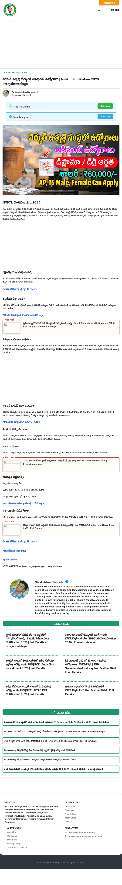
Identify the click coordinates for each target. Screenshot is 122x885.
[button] (99, 10)
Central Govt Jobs (16, 72)
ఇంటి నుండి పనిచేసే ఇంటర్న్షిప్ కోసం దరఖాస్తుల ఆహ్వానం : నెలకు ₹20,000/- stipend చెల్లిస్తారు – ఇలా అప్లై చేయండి (53, 768)
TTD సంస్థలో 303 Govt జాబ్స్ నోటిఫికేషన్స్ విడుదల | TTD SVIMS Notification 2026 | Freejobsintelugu (50, 740)
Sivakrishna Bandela (25, 92)
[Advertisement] (61, 46)
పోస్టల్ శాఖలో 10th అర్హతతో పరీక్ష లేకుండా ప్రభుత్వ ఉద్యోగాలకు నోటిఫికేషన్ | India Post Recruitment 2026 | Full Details (30, 663)
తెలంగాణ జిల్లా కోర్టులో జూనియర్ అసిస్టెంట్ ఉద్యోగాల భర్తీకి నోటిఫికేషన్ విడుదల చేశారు (40, 759)
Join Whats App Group (20, 289)
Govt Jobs (69, 810)
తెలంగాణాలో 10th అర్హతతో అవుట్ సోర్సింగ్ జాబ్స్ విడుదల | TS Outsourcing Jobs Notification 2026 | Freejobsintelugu (56, 721)
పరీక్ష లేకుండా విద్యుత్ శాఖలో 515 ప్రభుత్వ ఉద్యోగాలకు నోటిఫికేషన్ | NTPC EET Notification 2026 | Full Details (28, 689)
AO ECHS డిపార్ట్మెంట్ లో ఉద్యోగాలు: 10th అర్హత (23, 315)
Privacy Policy (13, 843)
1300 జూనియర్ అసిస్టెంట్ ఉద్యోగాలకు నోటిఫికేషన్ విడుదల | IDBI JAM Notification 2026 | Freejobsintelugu (90, 638)
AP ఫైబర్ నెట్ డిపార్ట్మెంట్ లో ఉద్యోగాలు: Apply (21, 422)
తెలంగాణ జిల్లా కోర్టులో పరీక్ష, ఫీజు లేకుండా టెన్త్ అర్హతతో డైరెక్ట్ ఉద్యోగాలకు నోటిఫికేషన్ (39, 749)
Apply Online (10, 559)
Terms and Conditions (17, 847)
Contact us (12, 836)
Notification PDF (15, 551)
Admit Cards (70, 817)
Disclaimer (12, 839)
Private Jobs (70, 814)
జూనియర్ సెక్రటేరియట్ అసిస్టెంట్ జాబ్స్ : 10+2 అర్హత (23, 503)
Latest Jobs (70, 806)
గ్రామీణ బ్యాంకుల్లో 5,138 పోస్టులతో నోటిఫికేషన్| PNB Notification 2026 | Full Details (89, 689)
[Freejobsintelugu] (10, 10)
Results (68, 821)
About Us (11, 832)
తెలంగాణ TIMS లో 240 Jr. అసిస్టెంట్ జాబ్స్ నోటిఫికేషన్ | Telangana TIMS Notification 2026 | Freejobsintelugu (54, 730)
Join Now (105, 106)
